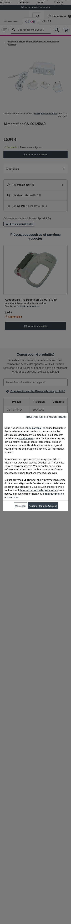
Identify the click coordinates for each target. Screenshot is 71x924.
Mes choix (20, 505)
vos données (25, 438)
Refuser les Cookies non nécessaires (46, 416)
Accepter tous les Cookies (43, 505)
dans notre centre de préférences (38, 490)
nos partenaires (36, 427)
